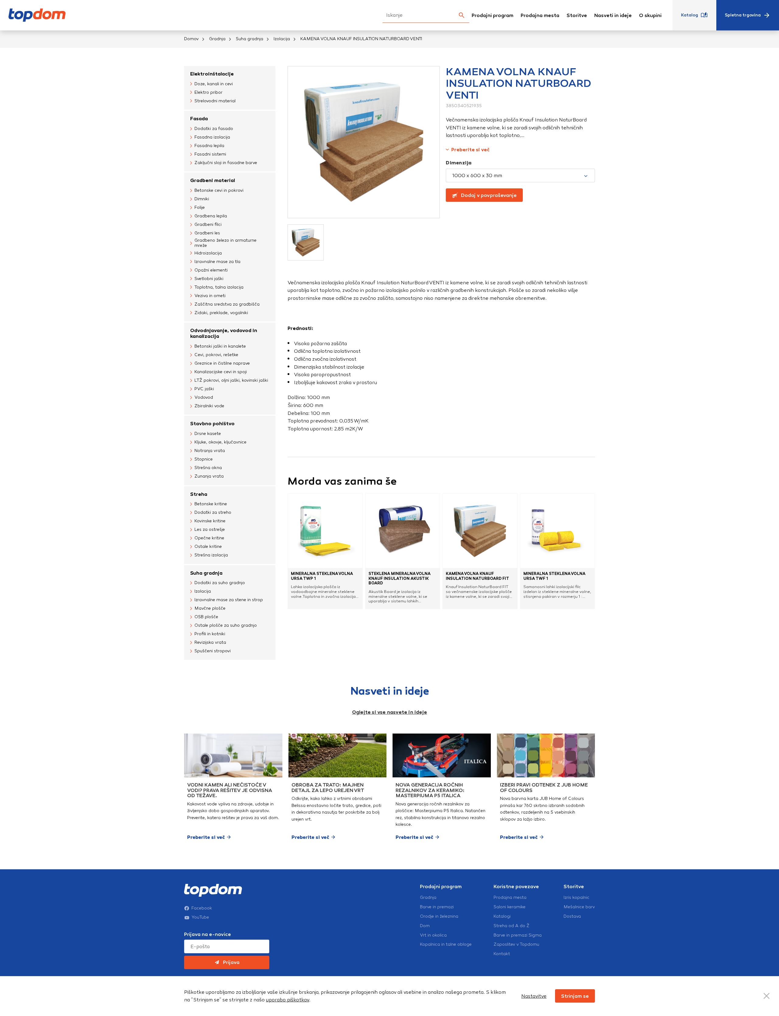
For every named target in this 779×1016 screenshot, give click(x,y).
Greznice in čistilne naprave (222, 363)
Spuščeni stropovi (212, 650)
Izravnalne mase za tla (217, 261)
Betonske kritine (210, 503)
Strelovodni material (215, 100)
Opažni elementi (211, 270)
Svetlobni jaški (208, 278)
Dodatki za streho (212, 512)
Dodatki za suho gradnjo (219, 582)
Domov (191, 38)
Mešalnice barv (579, 907)
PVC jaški (204, 388)
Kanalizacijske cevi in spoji (220, 371)
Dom (425, 925)
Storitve (577, 15)
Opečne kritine (209, 538)
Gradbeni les (207, 233)
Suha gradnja (249, 38)
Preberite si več (470, 149)
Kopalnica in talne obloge (446, 944)
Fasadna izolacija (212, 137)
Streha (198, 494)
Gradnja (217, 38)
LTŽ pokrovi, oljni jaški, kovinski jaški (231, 380)
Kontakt (502, 953)
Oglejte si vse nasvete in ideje (389, 712)
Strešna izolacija (211, 555)
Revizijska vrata (210, 642)
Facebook (201, 908)
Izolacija (282, 38)
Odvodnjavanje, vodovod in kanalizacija (223, 333)
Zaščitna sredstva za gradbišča (227, 304)
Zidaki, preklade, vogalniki (221, 312)
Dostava (572, 916)
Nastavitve (534, 996)
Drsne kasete (207, 433)
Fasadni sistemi (210, 154)
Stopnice (203, 459)
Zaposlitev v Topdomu (516, 944)
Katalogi (502, 916)
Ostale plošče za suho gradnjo (225, 625)
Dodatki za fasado (213, 128)
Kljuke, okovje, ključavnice (220, 442)
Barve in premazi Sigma (518, 935)
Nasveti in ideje (613, 15)
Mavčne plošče (209, 608)
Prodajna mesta (540, 15)
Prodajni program (492, 15)
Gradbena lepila (210, 216)
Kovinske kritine (209, 521)
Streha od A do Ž (511, 925)
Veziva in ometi (209, 295)
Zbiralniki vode (209, 405)
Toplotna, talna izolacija (218, 287)
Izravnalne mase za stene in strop (228, 599)
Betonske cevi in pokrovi (218, 190)
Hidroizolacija (208, 253)
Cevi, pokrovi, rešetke (216, 354)
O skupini (650, 15)
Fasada (199, 118)
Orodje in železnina (439, 916)
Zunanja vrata (209, 476)
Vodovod (203, 397)
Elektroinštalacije (212, 74)
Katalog (689, 15)
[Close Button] (766, 996)
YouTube (200, 917)
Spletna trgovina (743, 15)
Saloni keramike (510, 907)
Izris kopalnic (576, 897)
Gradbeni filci (208, 224)
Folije (199, 207)
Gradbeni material (212, 180)
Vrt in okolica (433, 935)
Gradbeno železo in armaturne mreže (225, 243)
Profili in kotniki (209, 633)
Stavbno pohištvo (212, 423)
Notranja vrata (209, 450)
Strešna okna (208, 467)
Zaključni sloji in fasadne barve (225, 162)
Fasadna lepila (209, 145)
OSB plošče (206, 616)
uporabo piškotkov (287, 1000)
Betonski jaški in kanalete (220, 346)
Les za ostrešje (209, 529)
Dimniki (201, 198)
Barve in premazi (437, 907)
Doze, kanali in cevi (213, 83)
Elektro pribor (208, 92)
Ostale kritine (208, 546)
